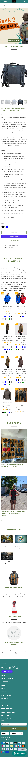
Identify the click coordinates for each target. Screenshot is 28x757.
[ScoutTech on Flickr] (19, 667)
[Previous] (10, 96)
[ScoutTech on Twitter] (3, 667)
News (3, 685)
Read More (4, 472)
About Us (4, 705)
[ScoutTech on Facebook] (6, 667)
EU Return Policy (7, 695)
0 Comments (12, 469)
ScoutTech (7, 737)
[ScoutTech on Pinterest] (13, 667)
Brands (4, 702)
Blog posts (14, 423)
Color (2, 223)
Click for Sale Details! (14, 40)
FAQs (3, 688)
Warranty (5, 698)
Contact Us (5, 682)
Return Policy (6, 692)
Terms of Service (7, 708)
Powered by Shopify (5, 739)
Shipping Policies (7, 678)
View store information (7, 249)
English (4, 733)
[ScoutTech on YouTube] (10, 667)
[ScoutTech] (14, 1)
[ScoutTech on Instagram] (17, 667)
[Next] (17, 96)
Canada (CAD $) (15, 733)
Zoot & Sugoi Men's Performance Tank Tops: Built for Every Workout (13, 513)
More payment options (14, 240)
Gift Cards (5, 715)
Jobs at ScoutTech (8, 712)
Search (4, 675)
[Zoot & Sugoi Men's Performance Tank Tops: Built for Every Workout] (14, 493)
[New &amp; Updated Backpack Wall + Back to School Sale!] (14, 446)
